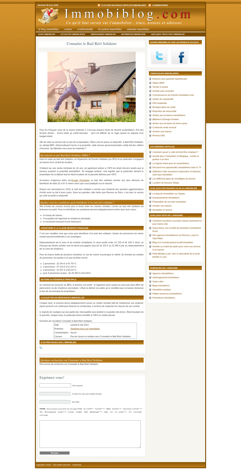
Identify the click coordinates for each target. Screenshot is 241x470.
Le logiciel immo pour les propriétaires (170, 163)
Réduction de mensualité (164, 111)
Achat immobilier (46, 34)
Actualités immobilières (73, 34)
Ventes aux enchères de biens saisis (169, 123)
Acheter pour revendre (163, 91)
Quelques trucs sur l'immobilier (168, 34)
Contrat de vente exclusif (164, 127)
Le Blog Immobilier (48, 29)
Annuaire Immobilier (138, 29)
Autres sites (158, 281)
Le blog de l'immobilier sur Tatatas (168, 193)
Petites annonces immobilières (167, 293)
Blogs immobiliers (161, 285)
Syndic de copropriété (162, 99)
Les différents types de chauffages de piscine (173, 179)
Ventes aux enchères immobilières (168, 115)
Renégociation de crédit (163, 107)
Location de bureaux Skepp (165, 183)
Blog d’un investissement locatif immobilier (172, 242)
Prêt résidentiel (159, 103)
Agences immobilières (163, 273)
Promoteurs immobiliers (163, 298)
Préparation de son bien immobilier (169, 202)
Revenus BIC (158, 135)
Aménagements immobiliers (165, 277)
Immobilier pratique (161, 289)
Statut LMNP (158, 83)
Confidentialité (85, 29)
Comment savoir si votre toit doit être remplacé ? (175, 152)
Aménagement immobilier (103, 34)
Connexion (76, 465)
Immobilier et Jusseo (162, 210)
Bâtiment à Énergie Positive (165, 119)
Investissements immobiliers (165, 198)
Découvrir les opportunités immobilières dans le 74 (176, 167)
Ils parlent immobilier (110, 29)
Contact (68, 29)
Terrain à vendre (160, 87)
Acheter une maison (162, 131)
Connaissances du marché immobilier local (173, 95)
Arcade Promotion (80, 180)
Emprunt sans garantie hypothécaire (169, 79)
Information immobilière (133, 34)
